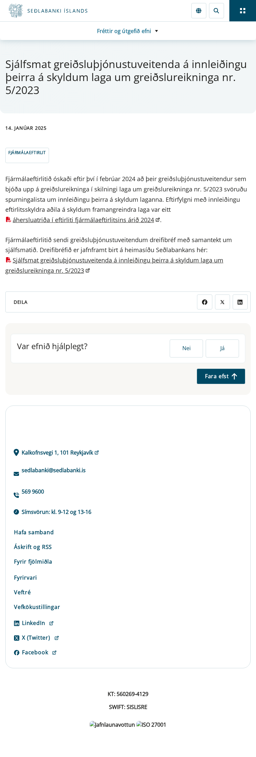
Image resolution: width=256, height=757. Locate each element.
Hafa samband (34, 532)
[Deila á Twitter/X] (222, 301)
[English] (198, 10)
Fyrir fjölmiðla (33, 561)
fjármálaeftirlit (27, 152)
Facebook (35, 652)
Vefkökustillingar (37, 607)
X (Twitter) (36, 637)
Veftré (22, 592)
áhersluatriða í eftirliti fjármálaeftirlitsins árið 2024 (83, 220)
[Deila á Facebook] (204, 301)
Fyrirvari (25, 577)
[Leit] (216, 10)
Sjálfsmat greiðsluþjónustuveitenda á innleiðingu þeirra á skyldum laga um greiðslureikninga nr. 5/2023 (114, 265)
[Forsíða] (72, 11)
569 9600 (33, 491)
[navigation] (242, 10)
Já (222, 348)
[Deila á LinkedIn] (240, 301)
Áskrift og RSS (33, 547)
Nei (186, 348)
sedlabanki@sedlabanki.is (54, 470)
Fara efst (217, 376)
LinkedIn (33, 623)
